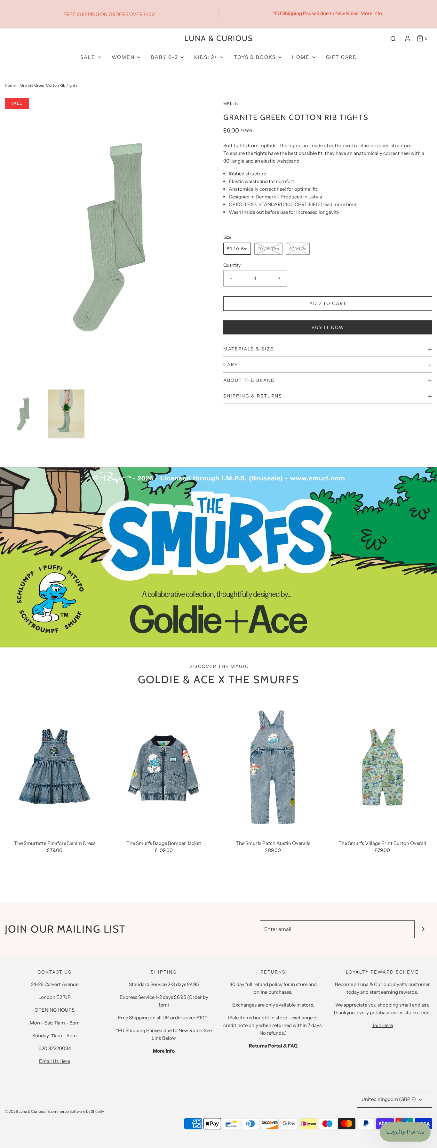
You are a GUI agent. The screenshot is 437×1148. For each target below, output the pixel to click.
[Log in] (407, 38)
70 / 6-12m (268, 248)
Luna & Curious (218, 38)
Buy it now (328, 327)
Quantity (232, 265)
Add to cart (327, 303)
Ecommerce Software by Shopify (75, 1111)
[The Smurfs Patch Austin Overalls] (273, 765)
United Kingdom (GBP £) (389, 1099)
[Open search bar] (393, 38)
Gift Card (341, 57)
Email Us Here (54, 1061)
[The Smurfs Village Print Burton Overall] (383, 765)
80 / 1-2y (297, 248)
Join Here (382, 1025)
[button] (23, 413)
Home (10, 85)
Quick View (55, 820)
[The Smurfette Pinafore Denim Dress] (55, 765)
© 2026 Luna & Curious (25, 1111)
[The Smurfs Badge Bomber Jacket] (164, 765)
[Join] (423, 929)
